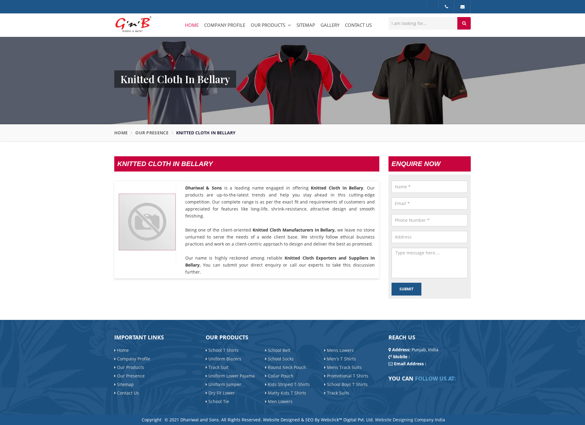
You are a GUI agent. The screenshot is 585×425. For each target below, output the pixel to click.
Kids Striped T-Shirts (288, 384)
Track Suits (337, 392)
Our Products (268, 25)
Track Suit (218, 367)
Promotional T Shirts (347, 375)
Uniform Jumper (224, 384)
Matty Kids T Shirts (286, 392)
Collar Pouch (280, 375)
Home (192, 25)
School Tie (218, 401)
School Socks (280, 358)
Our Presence (151, 133)
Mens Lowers (340, 350)
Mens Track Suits (344, 367)
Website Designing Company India (410, 420)
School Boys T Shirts (347, 384)
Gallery (330, 25)
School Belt (278, 350)
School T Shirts (223, 350)
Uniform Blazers (224, 358)
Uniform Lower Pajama (231, 375)
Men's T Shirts (341, 358)
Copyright (151, 420)
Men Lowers (279, 401)
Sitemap (305, 25)
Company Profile (224, 25)
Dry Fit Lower (221, 392)
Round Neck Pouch (286, 367)
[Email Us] (462, 7)
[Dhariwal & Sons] (133, 24)
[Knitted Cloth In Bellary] (147, 221)
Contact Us (358, 25)
